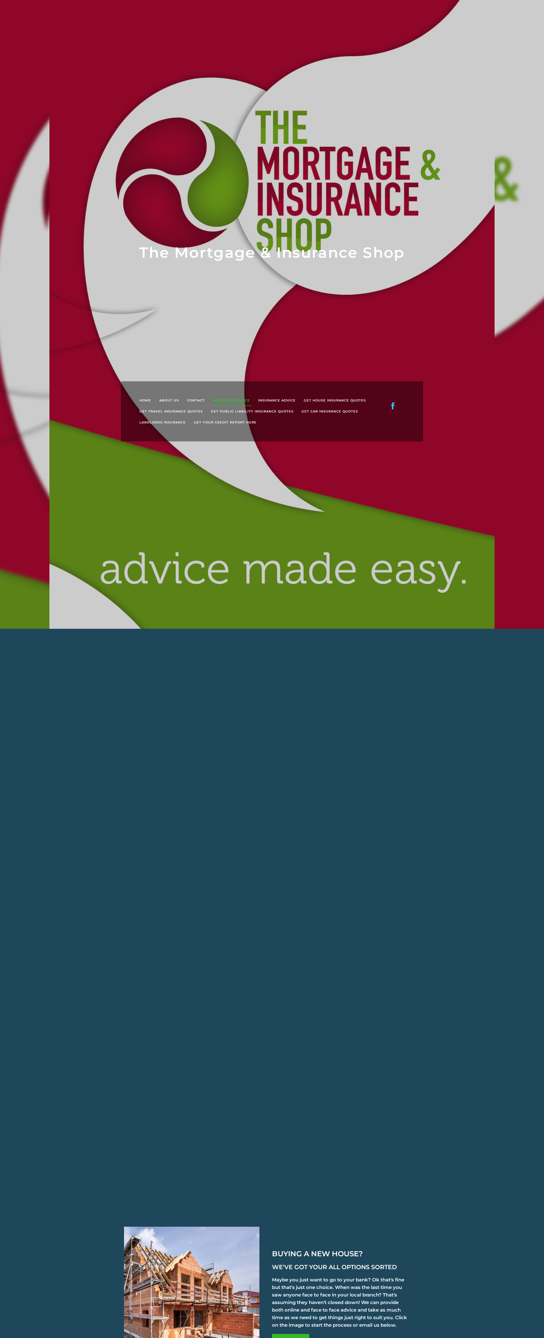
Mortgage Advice (231, 400)
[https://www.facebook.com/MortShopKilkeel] (392, 405)
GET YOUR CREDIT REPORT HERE (225, 422)
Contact (196, 400)
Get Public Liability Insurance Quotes (252, 411)
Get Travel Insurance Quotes (171, 411)
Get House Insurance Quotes (335, 400)
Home (145, 400)
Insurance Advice (277, 400)
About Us (169, 400)
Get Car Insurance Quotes (330, 411)
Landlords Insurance (162, 422)
